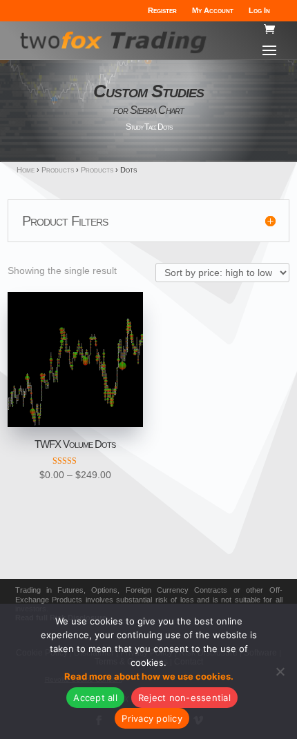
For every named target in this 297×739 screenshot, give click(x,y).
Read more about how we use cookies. (148, 676)
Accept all (95, 697)
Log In (259, 10)
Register (162, 10)
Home (26, 170)
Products (57, 170)
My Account (212, 10)
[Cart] (269, 29)
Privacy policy (152, 718)
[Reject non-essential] (280, 671)
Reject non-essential (184, 697)
